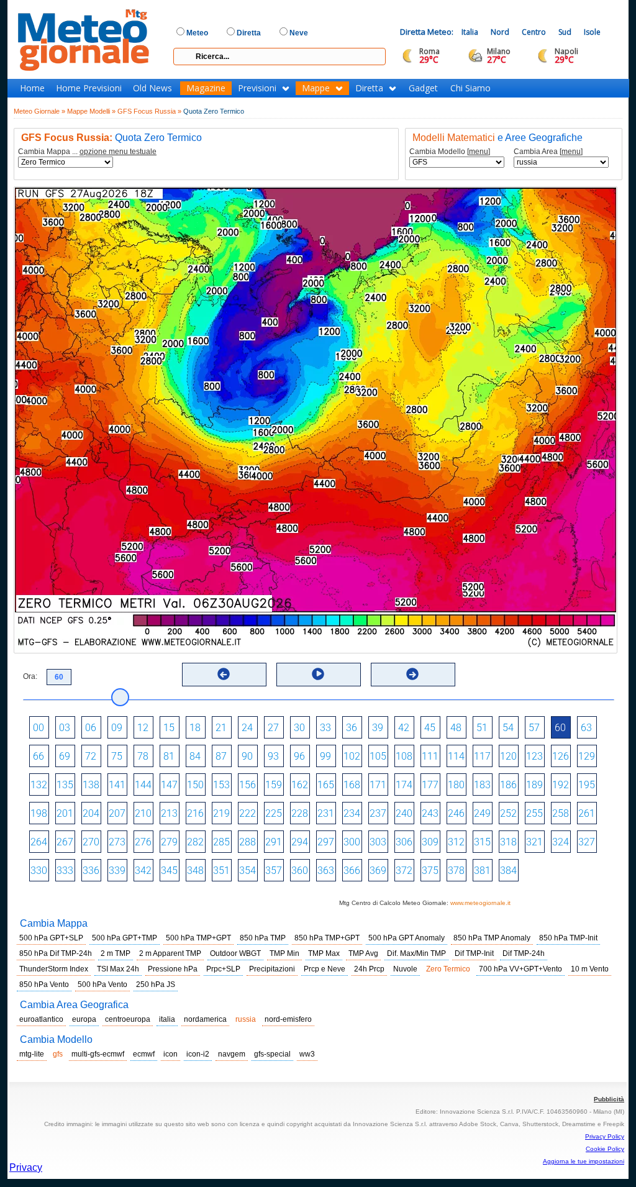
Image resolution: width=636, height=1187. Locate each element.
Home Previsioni (89, 88)
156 (247, 785)
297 (325, 842)
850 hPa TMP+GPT (327, 938)
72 (90, 756)
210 (143, 813)
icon (170, 1054)
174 (404, 785)
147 (169, 785)
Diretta (369, 88)
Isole (592, 32)
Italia (469, 32)
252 (508, 813)
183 (482, 785)
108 (404, 756)
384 (508, 870)
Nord (500, 32)
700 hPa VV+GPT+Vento (520, 969)
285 (221, 842)
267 (65, 842)
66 (38, 756)
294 (299, 842)
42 (403, 728)
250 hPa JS (155, 984)
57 (534, 728)
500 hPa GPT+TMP (124, 938)
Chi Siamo (470, 88)
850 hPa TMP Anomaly (491, 938)
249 (482, 813)
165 (325, 785)
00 (38, 728)
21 (221, 728)
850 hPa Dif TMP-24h (55, 953)
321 (534, 842)
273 (117, 842)
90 (247, 756)
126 (560, 756)
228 (299, 813)
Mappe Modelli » (91, 111)
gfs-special (272, 1054)
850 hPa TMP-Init (568, 938)
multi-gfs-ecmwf (97, 1054)
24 (247, 728)
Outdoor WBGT (235, 953)
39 (377, 728)
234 (351, 813)
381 (482, 870)
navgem (231, 1054)
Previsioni (257, 88)
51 (482, 728)
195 (586, 785)
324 (560, 842)
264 (38, 842)
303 (378, 842)
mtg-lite (31, 1054)
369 (378, 870)
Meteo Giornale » (39, 111)
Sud (564, 32)
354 (247, 870)
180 (456, 785)
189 (534, 785)
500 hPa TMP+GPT (198, 938)
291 (273, 842)
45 (429, 728)
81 (169, 756)
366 (351, 870)
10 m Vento (590, 969)
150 (195, 785)
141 (117, 785)
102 (351, 756)
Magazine (205, 88)
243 (430, 813)
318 (508, 842)
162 (299, 785)
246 (456, 813)
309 (430, 842)
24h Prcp (369, 969)
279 (169, 842)
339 (117, 870)
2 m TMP (115, 953)
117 (482, 756)
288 (247, 842)
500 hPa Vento (102, 984)
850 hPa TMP (263, 938)
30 (299, 728)
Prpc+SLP (223, 969)
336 (91, 870)
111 (430, 756)
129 (586, 756)
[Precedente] (224, 673)
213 (169, 813)
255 (534, 813)
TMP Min (284, 953)
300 (351, 842)
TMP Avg (363, 953)
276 (143, 842)
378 (456, 870)
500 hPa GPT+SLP (51, 938)
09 (116, 728)
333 (65, 870)
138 (91, 785)
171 (378, 785)
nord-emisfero (288, 1019)
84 (195, 756)
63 (586, 728)
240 (404, 813)
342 (143, 870)
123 (534, 756)
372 (404, 870)
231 (325, 813)
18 (195, 728)
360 (299, 870)
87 (221, 756)
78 (142, 756)
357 (273, 870)
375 (430, 870)
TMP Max (324, 953)
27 (273, 728)
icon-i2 (197, 1054)
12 (142, 728)
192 (560, 785)
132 (38, 785)
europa (84, 1019)
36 (351, 728)
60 (560, 728)
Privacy (25, 1167)
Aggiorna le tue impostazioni (583, 1161)
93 (273, 756)
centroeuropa (127, 1019)
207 (117, 813)
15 (169, 728)
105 (378, 756)
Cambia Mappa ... (87, 152)
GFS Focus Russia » (149, 111)
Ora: (30, 676)
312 (456, 842)
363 (325, 870)
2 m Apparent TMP (170, 953)
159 (273, 785)
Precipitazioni (272, 969)
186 (508, 785)
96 (299, 756)
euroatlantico (41, 1019)
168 (351, 785)
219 (221, 813)
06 (90, 728)
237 (378, 813)
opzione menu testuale (118, 151)
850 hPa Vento (44, 984)
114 (456, 756)
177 (430, 785)
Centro (534, 32)
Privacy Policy (604, 1136)
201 (65, 813)
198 (38, 813)
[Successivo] (412, 673)
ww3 (307, 1054)
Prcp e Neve (324, 969)
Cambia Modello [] (449, 152)
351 (221, 870)
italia (167, 1019)
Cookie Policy (605, 1148)
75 (116, 756)
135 (65, 785)
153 (221, 785)
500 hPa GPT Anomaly (406, 938)
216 (195, 813)
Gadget (423, 88)
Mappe (316, 88)
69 (64, 756)
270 (91, 842)
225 (273, 813)
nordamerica (205, 1019)
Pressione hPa (173, 969)
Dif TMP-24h (523, 953)
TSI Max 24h (118, 969)
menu (478, 151)
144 (143, 785)
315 (482, 842)
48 (455, 728)
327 (586, 842)
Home (32, 88)
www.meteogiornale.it (480, 902)
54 (508, 728)
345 (169, 870)
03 (64, 728)
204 (91, 813)
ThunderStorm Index (53, 969)
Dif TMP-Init (474, 953)
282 (195, 842)
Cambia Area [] (548, 152)
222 (247, 813)
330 (38, 870)
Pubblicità (609, 1099)
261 (586, 813)
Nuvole (405, 969)
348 (195, 870)
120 (508, 756)
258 (560, 813)
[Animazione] (318, 673)
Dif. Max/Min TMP (416, 953)
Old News (152, 88)
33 (325, 728)
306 (404, 842)
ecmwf (144, 1054)
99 (325, 756)
